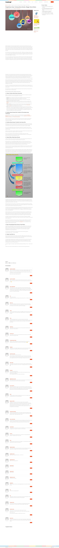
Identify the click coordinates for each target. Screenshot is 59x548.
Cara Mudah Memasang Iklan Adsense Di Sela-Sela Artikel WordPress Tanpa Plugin (48, 9)
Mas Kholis (11, 518)
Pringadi (11, 370)
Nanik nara (11, 362)
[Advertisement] (19, 37)
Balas (31, 275)
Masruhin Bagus (12, 447)
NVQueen (11, 347)
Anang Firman (7, 8)
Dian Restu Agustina (13, 411)
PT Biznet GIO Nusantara (16, 116)
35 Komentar (18, 8)
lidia (10, 318)
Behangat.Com (12, 502)
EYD (10, 489)
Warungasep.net (12, 459)
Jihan (10, 310)
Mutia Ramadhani (12, 286)
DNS (10, 105)
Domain (15, 8)
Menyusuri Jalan (12, 477)
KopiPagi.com (21, 221)
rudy (10, 440)
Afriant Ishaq (12, 509)
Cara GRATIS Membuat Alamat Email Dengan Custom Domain (36, 16)
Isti (10, 296)
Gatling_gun (12, 333)
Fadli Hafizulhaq (12, 419)
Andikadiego (12, 465)
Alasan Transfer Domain (36, 31)
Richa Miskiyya (12, 385)
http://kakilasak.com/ (13, 340)
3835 (10, 394)
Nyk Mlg (11, 433)
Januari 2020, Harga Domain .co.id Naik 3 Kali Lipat (36, 24)
